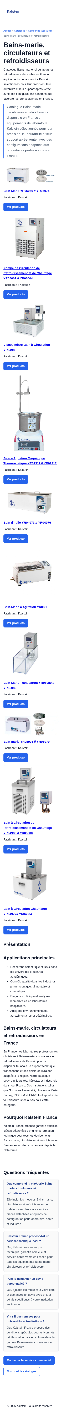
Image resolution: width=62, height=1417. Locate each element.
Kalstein (13, 11)
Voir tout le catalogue (21, 1371)
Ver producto (16, 207)
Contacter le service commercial (29, 1360)
